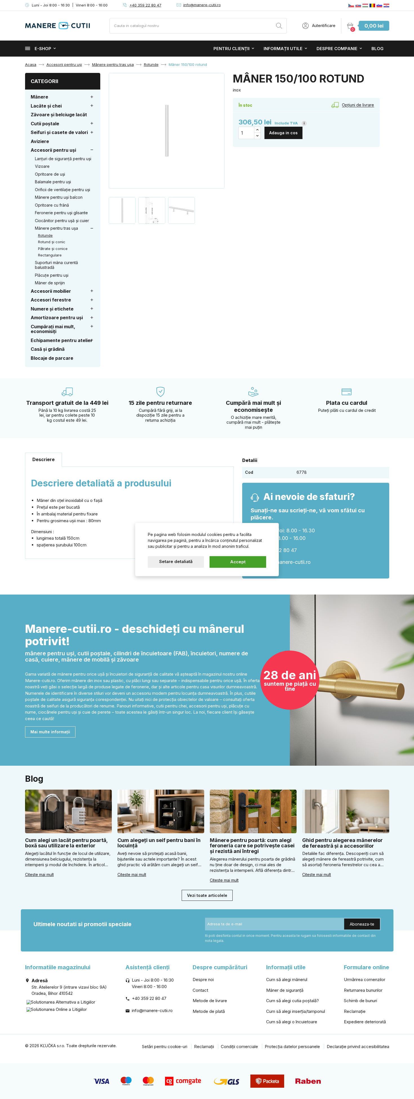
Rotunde (45, 235)
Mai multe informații (50, 731)
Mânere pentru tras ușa (56, 228)
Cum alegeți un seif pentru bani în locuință (159, 843)
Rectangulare (50, 255)
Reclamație (355, 1011)
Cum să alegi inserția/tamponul (295, 1011)
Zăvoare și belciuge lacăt (59, 114)
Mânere (39, 97)
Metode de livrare (210, 1000)
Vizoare (42, 166)
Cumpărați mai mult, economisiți (53, 329)
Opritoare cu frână (52, 205)
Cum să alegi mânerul (286, 979)
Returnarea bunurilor (363, 990)
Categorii (44, 81)
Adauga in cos (283, 132)
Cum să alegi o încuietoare (291, 1021)
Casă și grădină (47, 349)
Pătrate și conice (53, 248)
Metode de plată (209, 1011)
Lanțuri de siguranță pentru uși (63, 158)
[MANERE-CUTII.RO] (372, 5)
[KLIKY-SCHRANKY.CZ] (351, 5)
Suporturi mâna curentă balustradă (56, 265)
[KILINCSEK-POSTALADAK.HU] (365, 5)
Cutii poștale (45, 123)
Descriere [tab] (43, 459)
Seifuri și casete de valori (59, 132)
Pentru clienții (231, 48)
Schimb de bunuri (360, 1000)
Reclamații (204, 1046)
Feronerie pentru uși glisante (61, 212)
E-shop (43, 48)
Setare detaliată (176, 561)
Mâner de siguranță (284, 990)
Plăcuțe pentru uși (51, 275)
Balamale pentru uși (53, 181)
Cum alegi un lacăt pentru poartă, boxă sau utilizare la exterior (66, 843)
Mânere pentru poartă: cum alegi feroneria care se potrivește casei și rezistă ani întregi (252, 845)
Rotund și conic (51, 242)
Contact (200, 990)
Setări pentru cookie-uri (164, 1046)
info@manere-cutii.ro (202, 5)
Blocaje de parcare (52, 358)
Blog (377, 48)
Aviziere (40, 141)
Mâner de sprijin (50, 282)
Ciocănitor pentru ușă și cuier (62, 220)
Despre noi (203, 979)
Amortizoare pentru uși (57, 317)
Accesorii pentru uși (53, 150)
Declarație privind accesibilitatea (358, 1046)
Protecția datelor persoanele (292, 1046)
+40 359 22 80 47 (145, 5)
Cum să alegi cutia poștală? (292, 1000)
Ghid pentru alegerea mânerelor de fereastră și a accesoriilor (342, 843)
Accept (238, 561)
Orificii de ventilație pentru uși (62, 189)
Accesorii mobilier (51, 291)
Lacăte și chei (46, 106)
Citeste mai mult (39, 874)
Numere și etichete (52, 309)
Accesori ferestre (51, 300)
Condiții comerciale (239, 1046)
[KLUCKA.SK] (358, 5)
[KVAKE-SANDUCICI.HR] (386, 5)
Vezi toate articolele (207, 895)
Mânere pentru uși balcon (59, 197)
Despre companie (337, 48)
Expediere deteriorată (365, 1021)
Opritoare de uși (50, 174)
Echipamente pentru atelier (61, 340)
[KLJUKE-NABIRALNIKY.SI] (379, 5)
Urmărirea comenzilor (364, 979)
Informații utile (283, 48)
